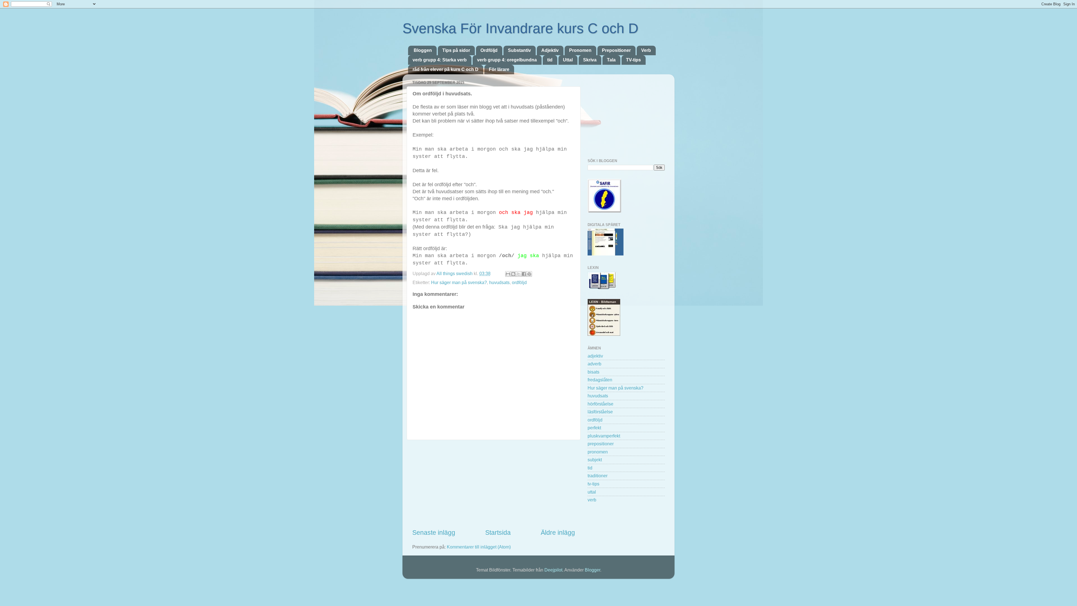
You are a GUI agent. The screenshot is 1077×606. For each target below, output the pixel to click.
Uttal (568, 59)
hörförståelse (600, 403)
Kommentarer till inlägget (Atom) (479, 546)
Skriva (590, 59)
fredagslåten (600, 379)
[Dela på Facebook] (524, 274)
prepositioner (601, 443)
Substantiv (519, 50)
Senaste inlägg (433, 532)
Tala (611, 59)
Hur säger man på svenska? (459, 282)
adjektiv (595, 355)
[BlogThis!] (513, 274)
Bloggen (423, 50)
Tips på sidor (456, 50)
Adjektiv (550, 50)
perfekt (594, 427)
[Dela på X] (518, 274)
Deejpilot (553, 569)
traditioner (597, 475)
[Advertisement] (494, 484)
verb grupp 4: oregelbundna (507, 59)
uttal (592, 491)
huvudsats (499, 282)
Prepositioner (616, 50)
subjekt (595, 459)
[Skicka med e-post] (508, 274)
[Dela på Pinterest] (529, 274)
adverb (594, 363)
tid (550, 59)
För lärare (499, 69)
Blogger (592, 569)
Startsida (498, 532)
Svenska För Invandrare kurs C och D (520, 28)
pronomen (598, 451)
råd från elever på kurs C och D (445, 69)
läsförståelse (600, 411)
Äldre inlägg (558, 532)
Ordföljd (489, 50)
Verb (646, 50)
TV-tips (633, 59)
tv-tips (593, 483)
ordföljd (519, 282)
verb (592, 499)
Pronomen (580, 50)
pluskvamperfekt (604, 435)
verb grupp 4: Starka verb (440, 59)
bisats (593, 371)
